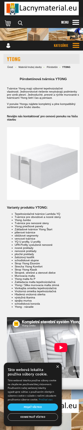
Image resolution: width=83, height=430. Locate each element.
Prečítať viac (46, 399)
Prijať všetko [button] (33, 407)
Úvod (10, 67)
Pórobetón (52, 67)
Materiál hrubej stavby (30, 67)
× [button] (57, 366)
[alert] (33, 394)
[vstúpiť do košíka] (8, 23)
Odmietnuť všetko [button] (32, 417)
